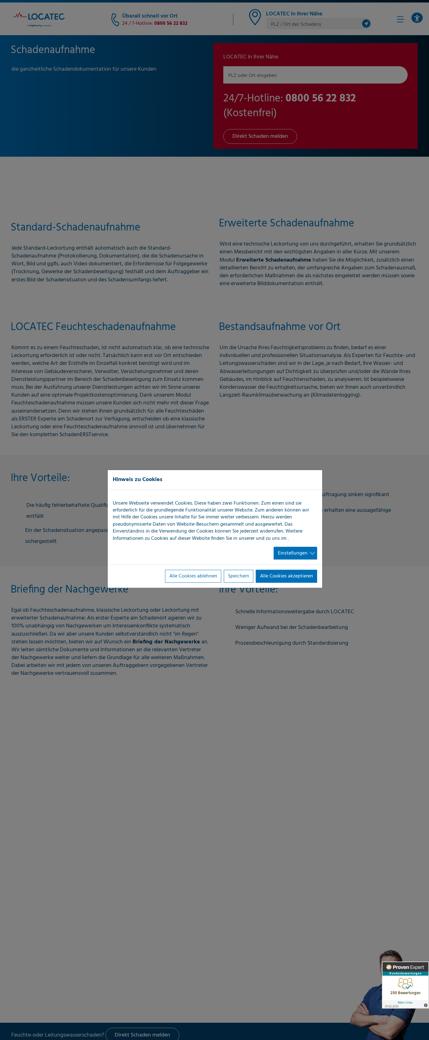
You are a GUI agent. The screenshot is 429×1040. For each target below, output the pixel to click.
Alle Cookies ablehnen (193, 576)
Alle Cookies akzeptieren (286, 576)
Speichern (238, 576)
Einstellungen (292, 553)
